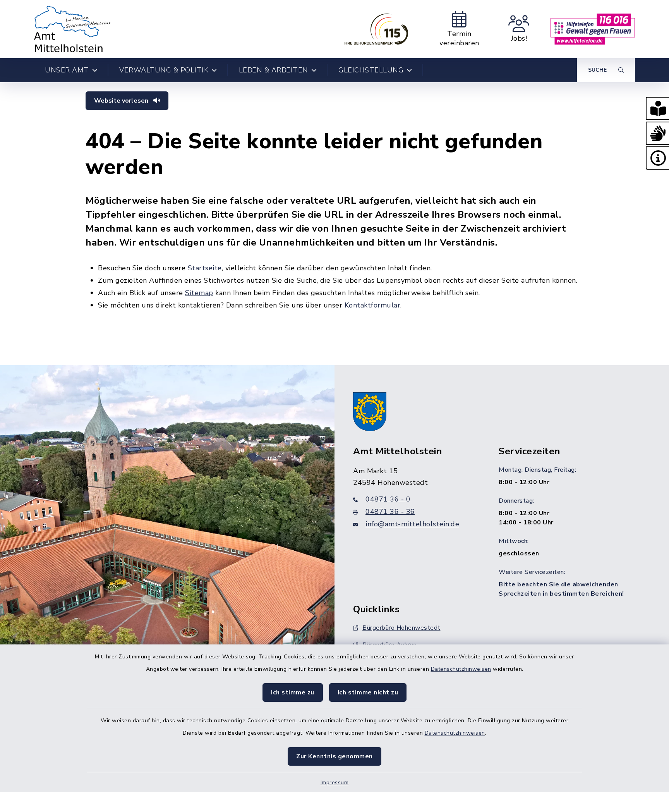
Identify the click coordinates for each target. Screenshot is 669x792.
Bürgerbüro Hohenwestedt (401, 628)
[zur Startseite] (72, 29)
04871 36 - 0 (387, 499)
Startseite (205, 268)
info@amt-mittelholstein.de (412, 524)
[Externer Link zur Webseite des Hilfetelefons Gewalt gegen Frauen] (593, 29)
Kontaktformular (373, 305)
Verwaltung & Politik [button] (163, 70)
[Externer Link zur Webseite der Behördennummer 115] (376, 29)
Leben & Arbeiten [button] (273, 70)
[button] (657, 108)
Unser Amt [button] (67, 70)
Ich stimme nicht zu (368, 692)
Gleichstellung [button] (370, 70)
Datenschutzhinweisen (461, 669)
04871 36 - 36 (390, 511)
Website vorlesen (122, 100)
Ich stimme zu (292, 692)
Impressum (335, 782)
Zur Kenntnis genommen (334, 756)
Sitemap (199, 292)
